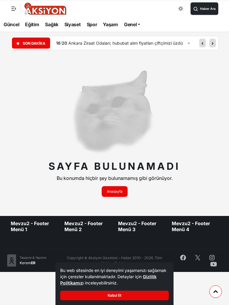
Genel (130, 24)
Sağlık (51, 24)
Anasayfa (115, 191)
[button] (202, 43)
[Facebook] (183, 257)
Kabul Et (114, 295)
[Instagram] (212, 257)
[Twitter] (197, 257)
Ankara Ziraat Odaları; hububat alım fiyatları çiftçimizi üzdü (125, 43)
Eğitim (32, 24)
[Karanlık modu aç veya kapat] (181, 9)
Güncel (11, 24)
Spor (92, 24)
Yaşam (110, 24)
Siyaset (72, 24)
